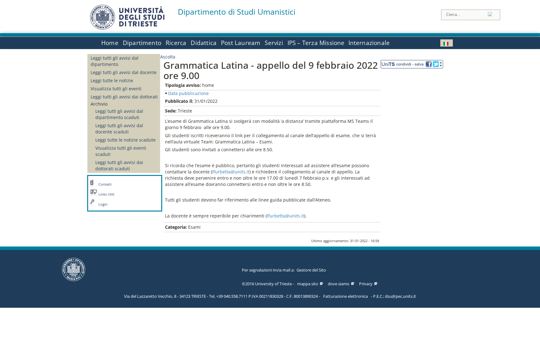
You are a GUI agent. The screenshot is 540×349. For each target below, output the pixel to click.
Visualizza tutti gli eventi (116, 89)
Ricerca (176, 43)
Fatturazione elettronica (345, 296)
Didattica (204, 43)
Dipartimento (142, 43)
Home (109, 43)
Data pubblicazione (188, 93)
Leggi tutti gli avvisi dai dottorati (124, 97)
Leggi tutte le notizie (112, 80)
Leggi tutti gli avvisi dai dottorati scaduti (119, 165)
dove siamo (338, 284)
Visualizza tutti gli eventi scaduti (120, 151)
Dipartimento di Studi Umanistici (236, 12)
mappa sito (307, 284)
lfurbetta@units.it (230, 172)
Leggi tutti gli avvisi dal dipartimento (114, 61)
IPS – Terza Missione (316, 43)
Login (103, 204)
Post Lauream (240, 43)
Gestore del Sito (311, 270)
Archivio (99, 104)
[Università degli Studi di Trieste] (127, 28)
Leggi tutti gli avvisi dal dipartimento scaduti (119, 114)
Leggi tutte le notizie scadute (125, 140)
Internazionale (369, 43)
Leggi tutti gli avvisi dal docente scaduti (119, 128)
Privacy (365, 284)
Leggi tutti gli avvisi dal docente (124, 72)
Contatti (105, 184)
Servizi (274, 43)
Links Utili (106, 194)
